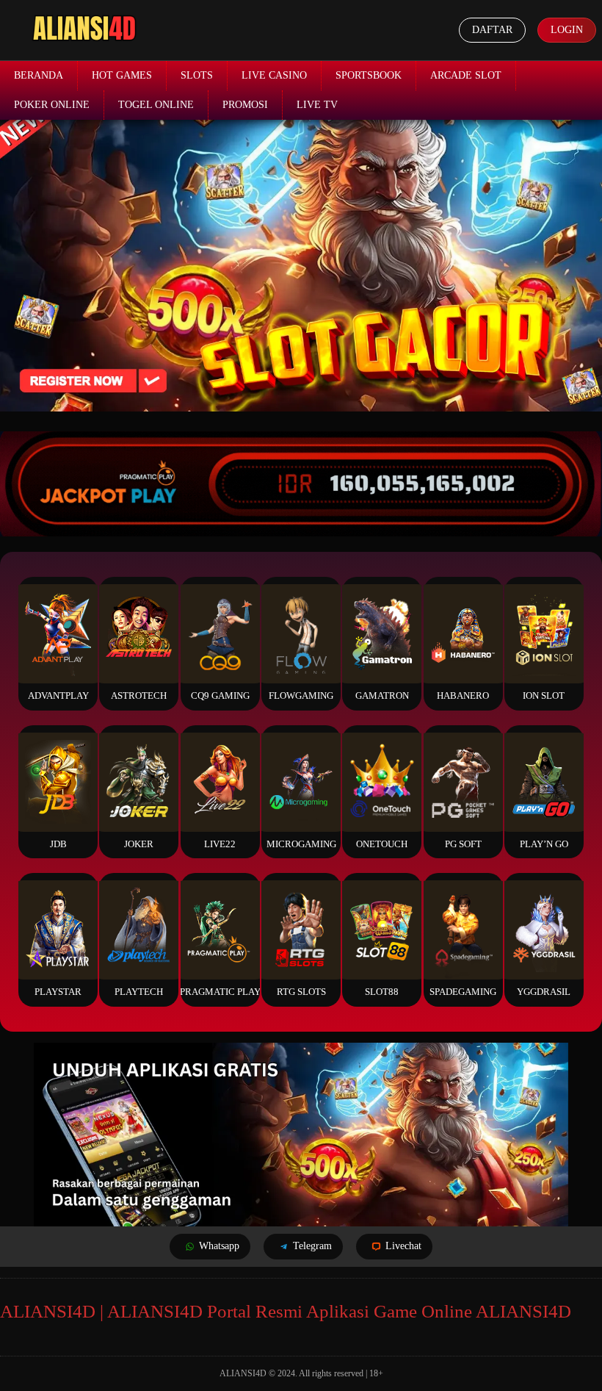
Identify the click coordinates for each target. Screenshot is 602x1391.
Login (567, 29)
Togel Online (156, 104)
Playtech (139, 991)
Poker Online (52, 104)
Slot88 (382, 991)
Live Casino (274, 75)
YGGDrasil (543, 991)
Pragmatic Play (220, 991)
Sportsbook (369, 75)
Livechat (403, 1245)
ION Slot (544, 695)
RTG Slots (301, 991)
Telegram (312, 1245)
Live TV (317, 104)
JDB (58, 843)
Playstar (58, 991)
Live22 (220, 843)
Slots (197, 75)
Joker (138, 843)
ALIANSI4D (243, 1373)
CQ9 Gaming (220, 695)
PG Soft (463, 843)
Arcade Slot (465, 75)
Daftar (492, 29)
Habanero (463, 695)
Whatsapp (219, 1245)
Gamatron (382, 695)
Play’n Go (544, 843)
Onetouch (381, 843)
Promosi (245, 104)
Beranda (38, 75)
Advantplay (58, 695)
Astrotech (139, 695)
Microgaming (301, 843)
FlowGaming (301, 695)
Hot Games (122, 75)
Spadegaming (462, 991)
